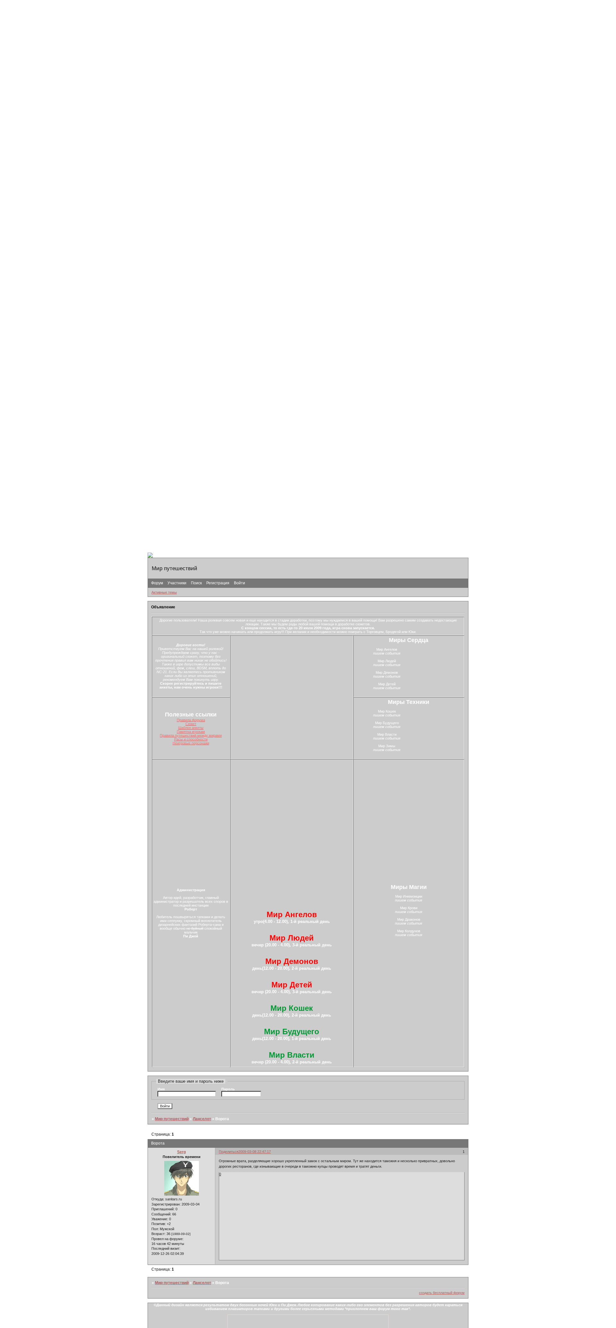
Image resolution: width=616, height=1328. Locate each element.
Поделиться (228, 1152)
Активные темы (164, 592)
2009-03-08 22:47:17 (254, 1152)
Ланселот (202, 1119)
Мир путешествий (172, 1119)
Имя (161, 1089)
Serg (181, 1152)
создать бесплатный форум (442, 1293)
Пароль (228, 1089)
